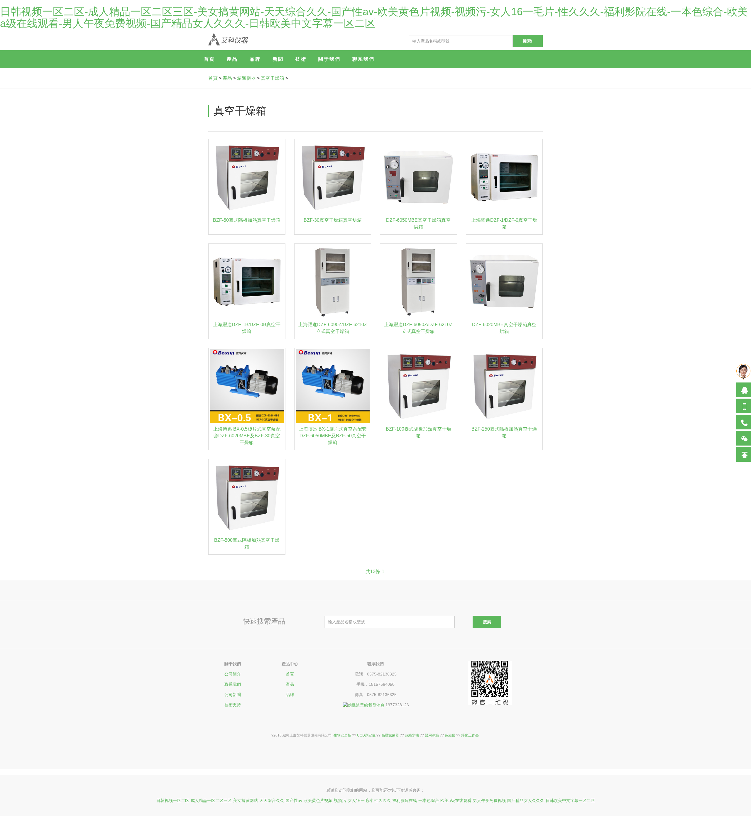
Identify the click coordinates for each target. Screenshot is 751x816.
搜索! (527, 41)
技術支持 (232, 704)
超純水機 (412, 735)
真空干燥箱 (272, 78)
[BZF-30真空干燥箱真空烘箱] (333, 177)
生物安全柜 (342, 735)
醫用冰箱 (432, 735)
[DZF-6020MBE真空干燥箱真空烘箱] (504, 282)
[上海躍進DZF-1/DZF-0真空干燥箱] (504, 177)
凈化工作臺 (470, 735)
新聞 (278, 59)
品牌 (255, 59)
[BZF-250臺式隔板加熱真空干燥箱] (504, 386)
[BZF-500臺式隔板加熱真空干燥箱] (247, 498)
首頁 (209, 59)
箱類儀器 (246, 78)
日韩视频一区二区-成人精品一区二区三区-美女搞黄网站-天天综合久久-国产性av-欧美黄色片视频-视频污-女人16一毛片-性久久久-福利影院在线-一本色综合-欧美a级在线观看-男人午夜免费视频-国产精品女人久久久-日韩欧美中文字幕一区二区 (374, 17)
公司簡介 (232, 674)
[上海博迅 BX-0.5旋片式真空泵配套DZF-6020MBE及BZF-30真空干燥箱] (247, 386)
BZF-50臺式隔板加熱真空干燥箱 (246, 220)
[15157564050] (743, 406)
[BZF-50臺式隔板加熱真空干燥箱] (247, 177)
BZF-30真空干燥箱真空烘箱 (333, 220)
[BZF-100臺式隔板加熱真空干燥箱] (418, 386)
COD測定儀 (366, 735)
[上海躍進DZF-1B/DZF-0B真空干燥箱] (247, 282)
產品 (232, 59)
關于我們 (329, 59)
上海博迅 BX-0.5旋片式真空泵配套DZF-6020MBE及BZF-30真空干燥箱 (246, 435)
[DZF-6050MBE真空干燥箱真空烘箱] (418, 177)
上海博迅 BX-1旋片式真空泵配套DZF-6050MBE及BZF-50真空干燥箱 (333, 435)
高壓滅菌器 (390, 735)
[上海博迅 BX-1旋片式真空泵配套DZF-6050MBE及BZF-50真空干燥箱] (333, 386)
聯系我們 (363, 59)
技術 (301, 59)
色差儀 (450, 735)
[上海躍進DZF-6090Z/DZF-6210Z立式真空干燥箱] (333, 282)
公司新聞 (232, 694)
